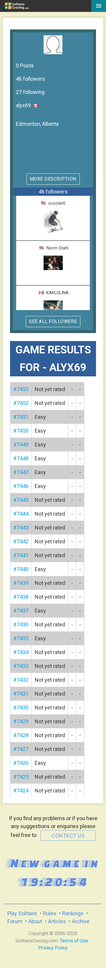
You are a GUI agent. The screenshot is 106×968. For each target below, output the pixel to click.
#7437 (21, 611)
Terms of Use (74, 941)
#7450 (21, 431)
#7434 (21, 652)
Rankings (73, 913)
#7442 (21, 541)
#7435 (21, 638)
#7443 (21, 527)
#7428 (21, 735)
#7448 (21, 458)
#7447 (21, 472)
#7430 (21, 707)
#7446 (21, 486)
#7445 (21, 500)
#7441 (21, 555)
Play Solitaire (22, 913)
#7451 (21, 417)
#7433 (21, 666)
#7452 (21, 403)
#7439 (21, 583)
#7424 (21, 790)
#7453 (21, 389)
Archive (81, 921)
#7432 (21, 680)
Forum (14, 921)
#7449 (21, 444)
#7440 (21, 569)
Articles (57, 921)
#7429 (21, 721)
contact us (68, 836)
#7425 (21, 777)
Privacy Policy (53, 948)
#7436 (21, 624)
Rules (49, 913)
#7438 (21, 597)
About (35, 921)
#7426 (21, 763)
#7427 (21, 749)
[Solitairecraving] (25, 5)
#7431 (21, 694)
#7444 (21, 514)
